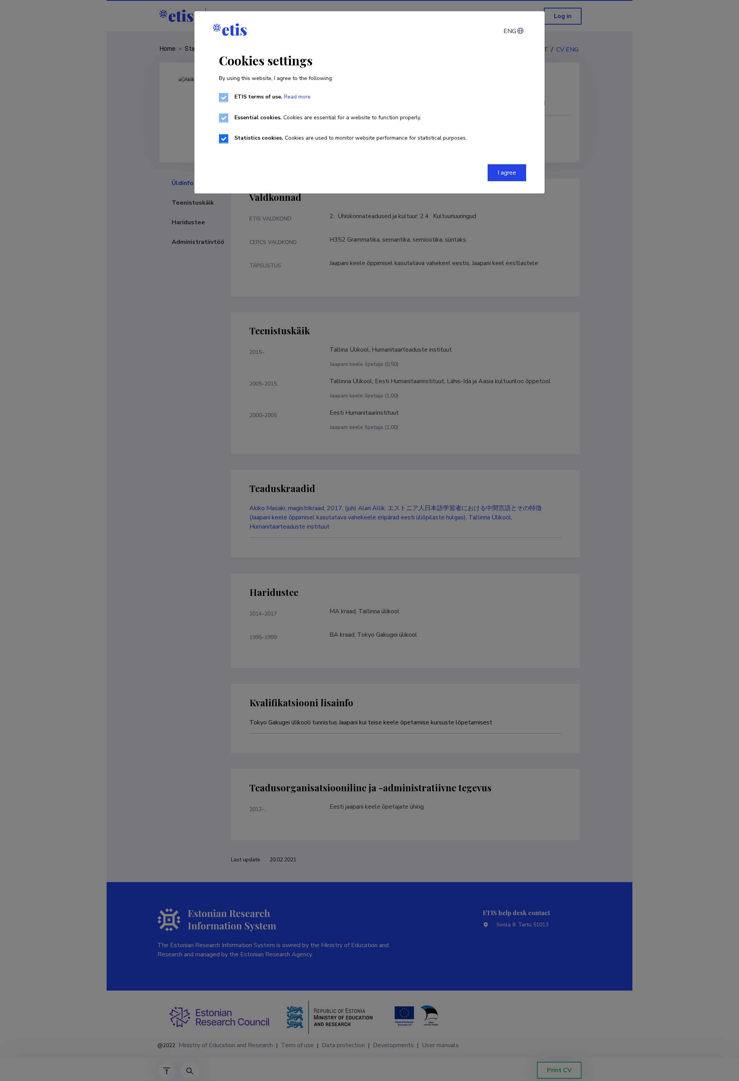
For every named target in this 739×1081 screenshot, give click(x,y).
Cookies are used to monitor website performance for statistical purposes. (350, 138)
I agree (507, 172)
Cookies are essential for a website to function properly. (327, 117)
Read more (297, 96)
